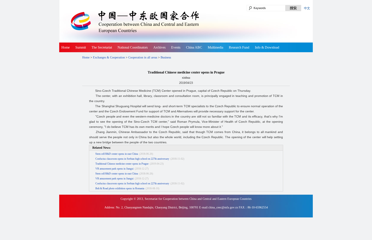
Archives (159, 47)
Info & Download (267, 47)
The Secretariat (101, 47)
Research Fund (239, 47)
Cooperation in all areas (142, 57)
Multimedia (215, 47)
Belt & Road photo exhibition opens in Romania (119, 188)
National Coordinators (133, 47)
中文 (307, 8)
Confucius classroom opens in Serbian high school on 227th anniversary (132, 158)
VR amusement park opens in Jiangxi (114, 168)
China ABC (194, 47)
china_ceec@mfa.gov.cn (223, 207)
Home (65, 47)
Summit (80, 47)
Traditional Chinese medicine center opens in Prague (122, 163)
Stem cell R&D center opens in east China (116, 153)
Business (166, 57)
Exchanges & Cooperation (109, 57)
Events (175, 47)
